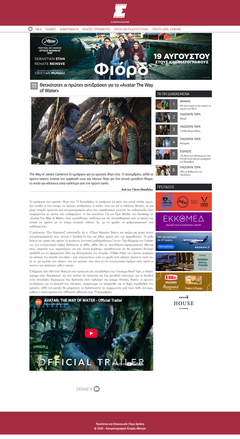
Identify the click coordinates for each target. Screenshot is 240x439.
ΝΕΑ (39, 29)
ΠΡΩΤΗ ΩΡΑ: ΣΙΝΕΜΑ (166, 29)
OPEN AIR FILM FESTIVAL (131, 29)
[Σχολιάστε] (88, 391)
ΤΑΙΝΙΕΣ (50, 29)
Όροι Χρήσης (136, 424)
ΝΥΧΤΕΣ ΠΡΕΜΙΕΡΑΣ (96, 29)
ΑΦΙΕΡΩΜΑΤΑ (69, 29)
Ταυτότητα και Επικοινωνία (111, 424)
